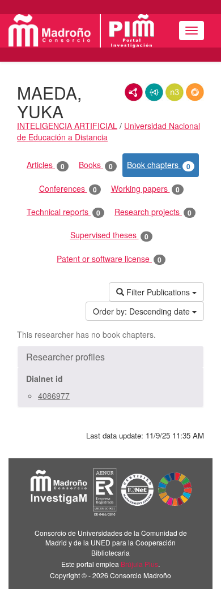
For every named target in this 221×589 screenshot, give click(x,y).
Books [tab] (96, 165)
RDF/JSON (195, 92)
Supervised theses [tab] (109, 235)
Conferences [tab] (68, 189)
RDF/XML (134, 92)
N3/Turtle (174, 92)
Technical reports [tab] (63, 212)
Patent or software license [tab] (109, 259)
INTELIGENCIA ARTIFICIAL (67, 125)
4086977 (54, 395)
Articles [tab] (46, 165)
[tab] (110, 357)
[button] (110, 357)
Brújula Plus (139, 564)
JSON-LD (154, 92)
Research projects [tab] (153, 212)
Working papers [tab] (145, 189)
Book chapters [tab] (158, 165)
